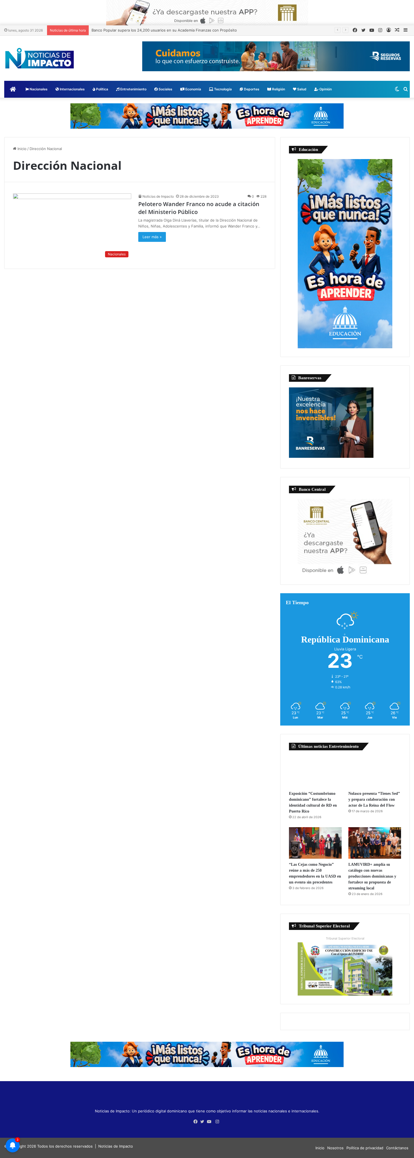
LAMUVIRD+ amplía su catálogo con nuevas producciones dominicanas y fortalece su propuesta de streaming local (372, 876)
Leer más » (152, 237)
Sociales (165, 89)
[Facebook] (196, 1121)
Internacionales (72, 89)
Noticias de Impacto (158, 196)
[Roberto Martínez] (207, 12)
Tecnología (222, 89)
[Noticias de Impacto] (39, 58)
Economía (192, 89)
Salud (301, 89)
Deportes (251, 89)
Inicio (21, 148)
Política (101, 89)
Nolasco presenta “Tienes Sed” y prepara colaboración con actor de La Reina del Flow (374, 799)
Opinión (325, 89)
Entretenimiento (132, 89)
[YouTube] (210, 1121)
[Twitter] (203, 1121)
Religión (278, 89)
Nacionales (38, 89)
